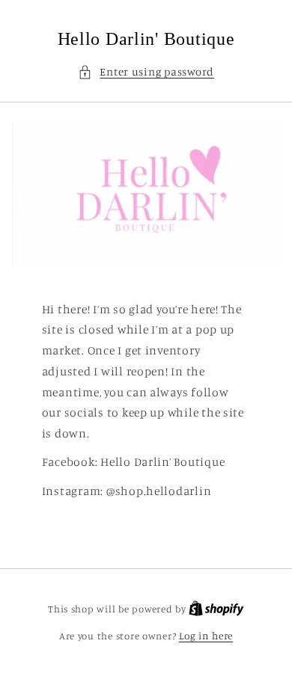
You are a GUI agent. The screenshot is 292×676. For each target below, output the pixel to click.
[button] (146, 72)
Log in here (206, 636)
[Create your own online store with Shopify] (216, 609)
